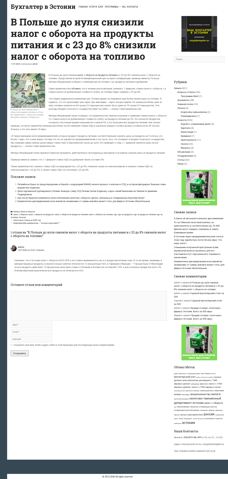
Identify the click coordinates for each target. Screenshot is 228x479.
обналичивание (183, 407)
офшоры (183, 415)
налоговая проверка (181, 399)
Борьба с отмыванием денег (196, 124)
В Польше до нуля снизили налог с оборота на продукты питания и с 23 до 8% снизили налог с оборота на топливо (199, 286)
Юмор (180, 163)
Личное (181, 108)
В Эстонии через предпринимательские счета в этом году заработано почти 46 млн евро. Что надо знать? (198, 240)
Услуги (93, 6)
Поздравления (185, 155)
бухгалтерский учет (185, 377)
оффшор (211, 410)
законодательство (179, 391)
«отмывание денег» (193, 373)
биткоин (213, 373)
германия (217, 377)
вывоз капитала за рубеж (204, 377)
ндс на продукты (125, 214)
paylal (176, 373)
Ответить (40, 250)
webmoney (182, 373)
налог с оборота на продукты (41, 214)
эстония (188, 423)
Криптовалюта (188, 140)
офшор (176, 415)
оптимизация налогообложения (186, 410)
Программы (111, 6)
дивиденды (195, 384)
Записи (16, 212)
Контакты (132, 6)
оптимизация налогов (208, 407)
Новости (31, 212)
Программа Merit (190, 96)
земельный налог (207, 391)
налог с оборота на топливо (101, 214)
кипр (216, 390)
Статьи (181, 159)
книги (221, 391)
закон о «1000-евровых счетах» (206, 387)
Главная (83, 6)
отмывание (204, 410)
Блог (101, 6)
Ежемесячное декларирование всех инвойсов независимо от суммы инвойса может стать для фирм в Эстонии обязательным (83, 201)
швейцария (177, 423)
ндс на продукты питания (145, 214)
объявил (76, 88)
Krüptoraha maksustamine (194, 112)
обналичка (194, 407)
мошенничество (200, 394)
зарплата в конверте (192, 391)
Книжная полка (185, 104)
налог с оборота (20, 214)
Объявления (183, 152)
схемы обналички (199, 418)
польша (22, 217)
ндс (115, 214)
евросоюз (204, 384)
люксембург (185, 394)
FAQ (124, 6)
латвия (177, 394)
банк (203, 373)
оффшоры (219, 410)
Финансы (185, 147)
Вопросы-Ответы (186, 92)
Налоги (23, 212)
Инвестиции (187, 132)
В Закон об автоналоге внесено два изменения (198, 218)
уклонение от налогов (213, 418)
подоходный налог (195, 415)
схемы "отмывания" (185, 418)
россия (209, 414)
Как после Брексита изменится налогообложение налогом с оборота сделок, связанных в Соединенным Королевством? (81, 197)
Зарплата (185, 128)
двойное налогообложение (186, 380)
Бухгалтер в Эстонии (43, 6)
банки (207, 373)
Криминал (186, 136)
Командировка (188, 116)
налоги (216, 394)
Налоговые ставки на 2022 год (27, 220)
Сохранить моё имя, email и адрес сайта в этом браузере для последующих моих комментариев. (64, 345)
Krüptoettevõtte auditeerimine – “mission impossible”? (36, 223)
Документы (183, 100)
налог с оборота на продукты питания (97, 75)
